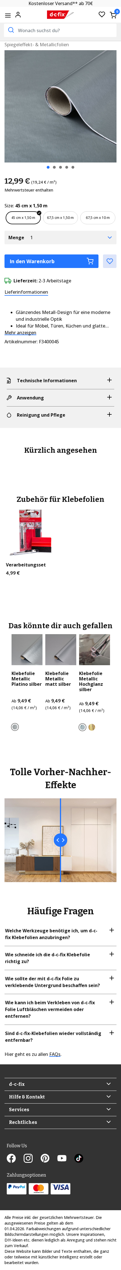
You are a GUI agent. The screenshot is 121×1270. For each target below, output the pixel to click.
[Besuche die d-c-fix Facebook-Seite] (15, 1159)
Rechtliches (23, 1122)
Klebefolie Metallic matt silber (58, 679)
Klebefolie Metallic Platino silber (27, 679)
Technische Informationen (47, 380)
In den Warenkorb (32, 261)
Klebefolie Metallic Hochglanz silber (91, 682)
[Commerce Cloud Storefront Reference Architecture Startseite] (60, 15)
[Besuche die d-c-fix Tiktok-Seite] (78, 1159)
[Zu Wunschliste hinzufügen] (109, 261)
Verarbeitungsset (26, 565)
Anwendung (30, 398)
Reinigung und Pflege (41, 415)
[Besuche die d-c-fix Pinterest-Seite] (49, 1159)
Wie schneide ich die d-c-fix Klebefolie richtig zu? (47, 958)
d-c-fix (17, 1084)
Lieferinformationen (26, 292)
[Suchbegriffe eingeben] (10, 30)
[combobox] (60, 30)
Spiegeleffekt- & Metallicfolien (37, 44)
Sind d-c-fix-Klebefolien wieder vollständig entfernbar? (53, 1036)
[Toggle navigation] (7, 15)
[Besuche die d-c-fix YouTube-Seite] (65, 1159)
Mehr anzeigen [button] (20, 332)
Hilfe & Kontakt (27, 1097)
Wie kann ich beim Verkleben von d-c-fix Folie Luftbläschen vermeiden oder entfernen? (50, 1009)
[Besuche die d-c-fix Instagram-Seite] (32, 1159)
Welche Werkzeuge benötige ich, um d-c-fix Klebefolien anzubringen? (51, 934)
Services (19, 1109)
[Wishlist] (101, 15)
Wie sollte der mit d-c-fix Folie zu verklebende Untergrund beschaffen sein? (52, 981)
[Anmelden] (18, 14)
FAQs (54, 1054)
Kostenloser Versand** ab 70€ (60, 3)
